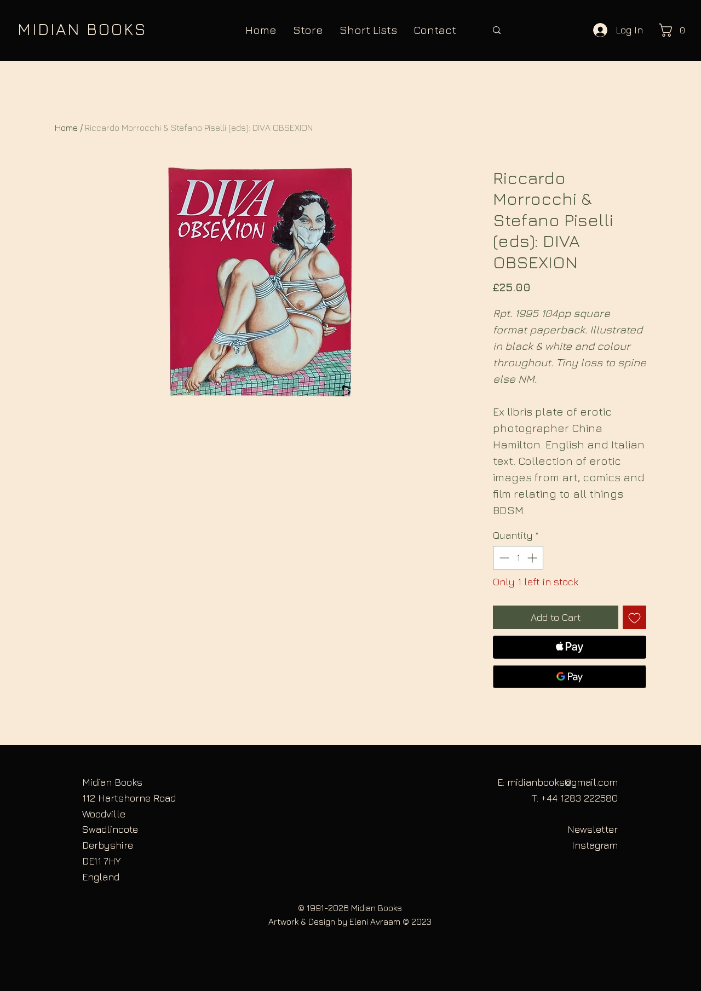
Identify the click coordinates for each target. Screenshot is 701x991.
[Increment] (533, 557)
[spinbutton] (518, 557)
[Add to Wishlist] (634, 617)
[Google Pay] (569, 676)
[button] (675, 30)
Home (66, 127)
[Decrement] (503, 557)
